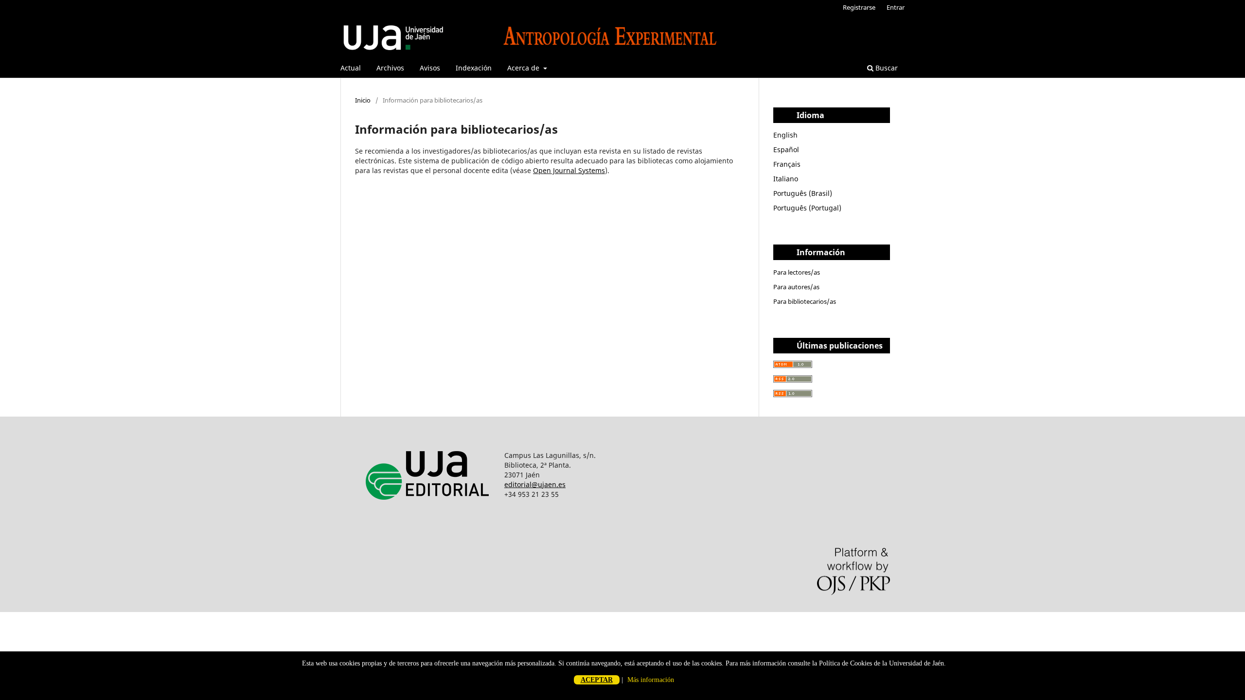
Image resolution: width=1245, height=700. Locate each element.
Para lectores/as (796, 272)
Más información (650, 679)
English (785, 135)
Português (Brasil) (802, 193)
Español (786, 149)
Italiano (785, 178)
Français (786, 164)
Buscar (885, 67)
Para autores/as (796, 286)
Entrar (896, 7)
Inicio (363, 100)
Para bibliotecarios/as (804, 301)
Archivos (390, 67)
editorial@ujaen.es (535, 484)
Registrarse (859, 7)
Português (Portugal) (807, 207)
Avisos (430, 67)
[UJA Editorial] (429, 512)
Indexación (474, 67)
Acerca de (524, 67)
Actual (350, 67)
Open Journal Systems (569, 170)
